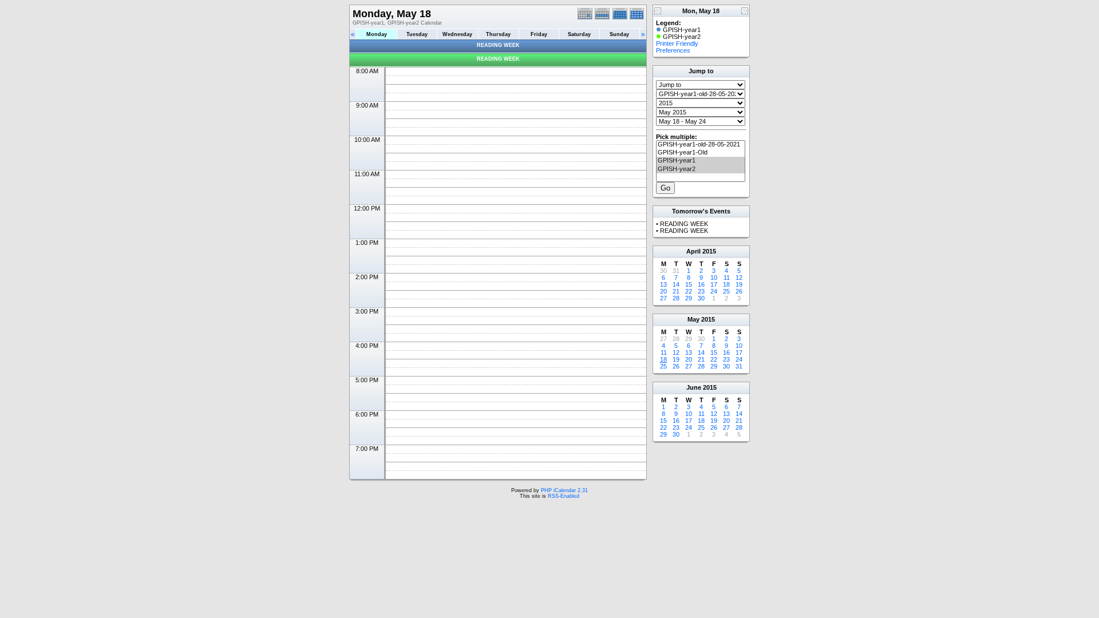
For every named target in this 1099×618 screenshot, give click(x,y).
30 (701, 298)
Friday (539, 34)
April (693, 251)
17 (713, 284)
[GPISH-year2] (701, 169)
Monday (376, 34)
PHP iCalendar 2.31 (564, 490)
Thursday (498, 34)
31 (739, 366)
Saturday (579, 34)
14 (676, 284)
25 (726, 291)
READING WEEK (498, 45)
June (693, 387)
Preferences (673, 50)
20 (663, 291)
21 (676, 291)
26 (739, 291)
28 (676, 298)
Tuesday (417, 34)
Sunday (619, 34)
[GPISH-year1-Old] (701, 153)
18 (726, 284)
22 (688, 291)
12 (739, 277)
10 (713, 277)
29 (688, 298)
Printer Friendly (677, 43)
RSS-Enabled (563, 496)
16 (701, 284)
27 (663, 298)
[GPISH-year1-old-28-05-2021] (701, 145)
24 (713, 291)
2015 (709, 251)
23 (701, 291)
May (693, 319)
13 (663, 284)
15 (688, 284)
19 (739, 284)
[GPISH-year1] (701, 161)
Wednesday (457, 34)
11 (727, 277)
